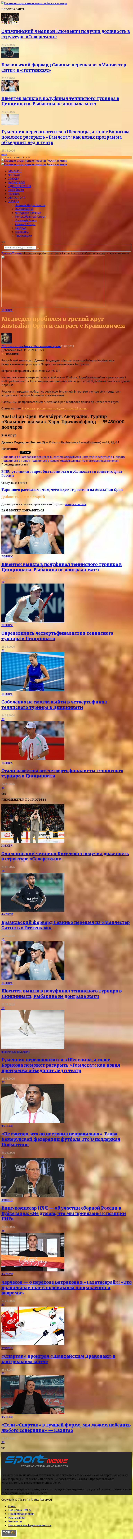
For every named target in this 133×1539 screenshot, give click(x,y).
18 (3, 871)
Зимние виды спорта (30, 205)
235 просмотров (12, 346)
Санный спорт (25, 224)
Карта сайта (16, 1517)
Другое (13, 201)
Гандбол (20, 228)
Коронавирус (24, 209)
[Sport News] (34, 3)
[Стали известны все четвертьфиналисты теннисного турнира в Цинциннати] (32, 759)
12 (3, 939)
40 (3, 1373)
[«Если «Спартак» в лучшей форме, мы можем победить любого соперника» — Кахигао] (32, 1413)
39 (3, 1442)
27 (3, 1305)
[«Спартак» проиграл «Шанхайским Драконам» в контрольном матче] (32, 1344)
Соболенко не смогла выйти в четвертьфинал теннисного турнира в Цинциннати (54, 704)
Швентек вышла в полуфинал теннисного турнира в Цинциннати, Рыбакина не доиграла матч (60, 101)
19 (3, 582)
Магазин (14, 171)
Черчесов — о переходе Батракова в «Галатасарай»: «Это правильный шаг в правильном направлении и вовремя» (66, 1288)
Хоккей (14, 178)
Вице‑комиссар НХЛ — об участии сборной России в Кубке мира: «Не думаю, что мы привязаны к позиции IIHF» (63, 1213)
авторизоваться (75, 504)
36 (3, 788)
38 (3, 719)
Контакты (15, 1521)
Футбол (14, 175)
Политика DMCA (19, 1510)
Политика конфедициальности (29, 1525)
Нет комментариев (47, 346)
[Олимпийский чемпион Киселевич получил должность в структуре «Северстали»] (10, 23)
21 (3, 1156)
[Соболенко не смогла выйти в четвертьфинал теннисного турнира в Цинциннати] (32, 690)
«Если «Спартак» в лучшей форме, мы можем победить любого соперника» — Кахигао (66, 1427)
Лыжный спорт (26, 220)
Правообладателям (21, 1514)
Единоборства (19, 186)
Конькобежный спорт (30, 216)
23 (3, 1082)
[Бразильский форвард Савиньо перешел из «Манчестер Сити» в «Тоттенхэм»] (10, 57)
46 (3, 650)
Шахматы (22, 232)
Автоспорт (16, 197)
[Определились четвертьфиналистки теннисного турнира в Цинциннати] (32, 621)
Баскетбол (16, 182)
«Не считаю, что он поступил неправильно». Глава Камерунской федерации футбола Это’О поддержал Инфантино (60, 1139)
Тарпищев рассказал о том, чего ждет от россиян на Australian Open (62, 490)
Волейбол (16, 190)
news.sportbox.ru (30, 448)
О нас (12, 1506)
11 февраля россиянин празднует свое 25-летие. (54, 408)
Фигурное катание (28, 213)
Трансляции (23, 235)
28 (3, 1231)
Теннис (14, 194)
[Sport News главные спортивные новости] (36, 1468)
